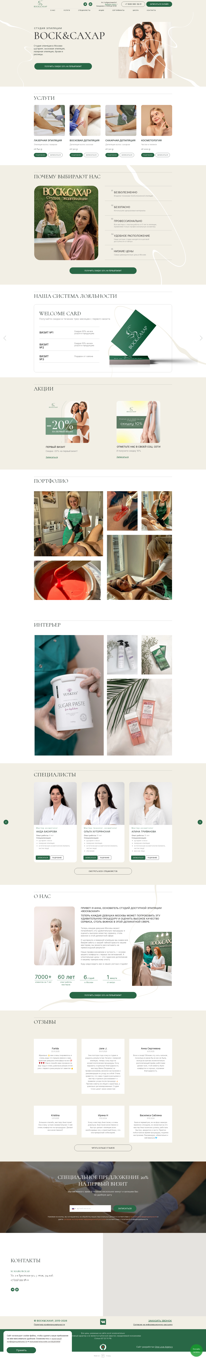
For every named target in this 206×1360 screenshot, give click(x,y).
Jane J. (103, 1048)
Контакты (151, 10)
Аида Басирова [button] (46, 831)
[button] (63, 66)
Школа (136, 10)
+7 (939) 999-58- (19, 1279)
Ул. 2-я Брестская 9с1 (109, 2)
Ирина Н (103, 1115)
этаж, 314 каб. (45, 1275)
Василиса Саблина (151, 1115)
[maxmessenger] (90, 4)
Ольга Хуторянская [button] (97, 831)
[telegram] (85, 4)
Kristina (55, 1115)
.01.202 (55, 1118)
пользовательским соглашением (44, 1341)
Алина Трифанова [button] (144, 831)
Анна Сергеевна (150, 1048)
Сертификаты (118, 10)
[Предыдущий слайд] (5, 338)
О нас (52, 10)
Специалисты (84, 10)
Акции (101, 10)
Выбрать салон (110, 4)
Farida (55, 1048)
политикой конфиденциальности (143, 1217)
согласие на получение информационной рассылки (85, 1219)
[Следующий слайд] (201, 338)
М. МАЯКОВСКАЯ (20, 1271)
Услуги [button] (67, 10)
